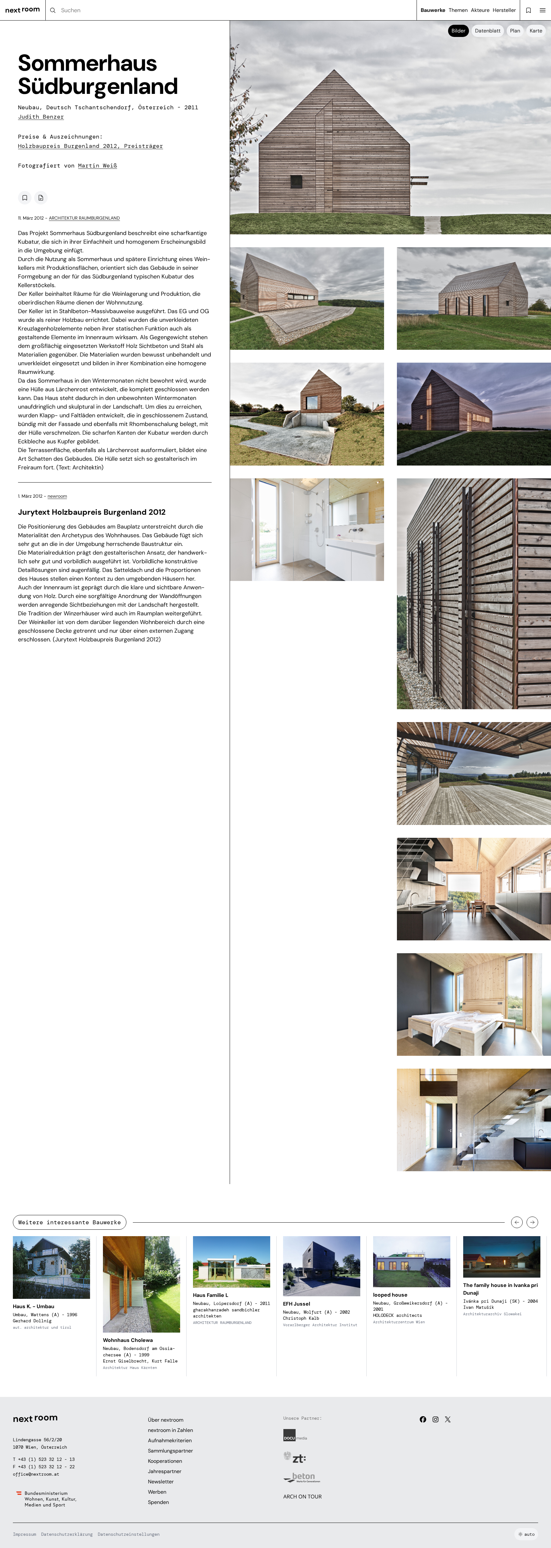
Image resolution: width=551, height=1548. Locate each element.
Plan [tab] (515, 30)
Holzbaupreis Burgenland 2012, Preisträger (90, 146)
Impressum (24, 1534)
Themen (458, 10)
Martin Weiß (97, 165)
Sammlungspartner (170, 1450)
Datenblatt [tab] (487, 30)
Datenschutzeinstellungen (129, 1534)
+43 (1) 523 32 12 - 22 (46, 1467)
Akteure (480, 10)
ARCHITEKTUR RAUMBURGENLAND (84, 218)
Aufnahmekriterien (170, 1440)
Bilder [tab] (458, 30)
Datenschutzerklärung (67, 1534)
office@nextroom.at (36, 1474)
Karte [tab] (536, 30)
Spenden (158, 1502)
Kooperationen (165, 1461)
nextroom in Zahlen (170, 1430)
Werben (157, 1492)
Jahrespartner (164, 1471)
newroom (57, 496)
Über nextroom (165, 1420)
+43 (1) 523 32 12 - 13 (46, 1459)
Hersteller (504, 10)
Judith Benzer (41, 117)
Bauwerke (433, 10)
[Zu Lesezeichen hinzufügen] (25, 197)
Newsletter (161, 1481)
